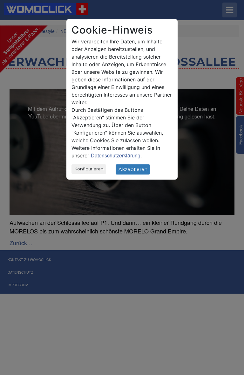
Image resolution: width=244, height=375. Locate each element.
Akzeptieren (133, 169)
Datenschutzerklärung (115, 155)
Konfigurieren (89, 168)
